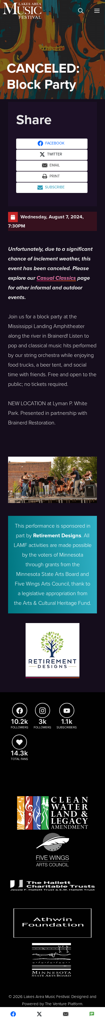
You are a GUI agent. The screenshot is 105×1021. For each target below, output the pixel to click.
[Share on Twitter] (39, 1014)
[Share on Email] (65, 1014)
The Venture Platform (63, 1003)
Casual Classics (56, 278)
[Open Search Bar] (81, 10)
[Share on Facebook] (13, 1014)
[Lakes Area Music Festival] (22, 10)
